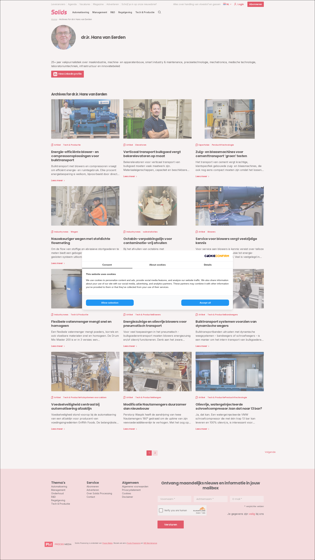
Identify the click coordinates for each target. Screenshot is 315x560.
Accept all (205, 302)
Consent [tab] (107, 264)
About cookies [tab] (157, 264)
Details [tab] (208, 264)
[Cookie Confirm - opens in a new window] (216, 255)
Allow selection (109, 302)
